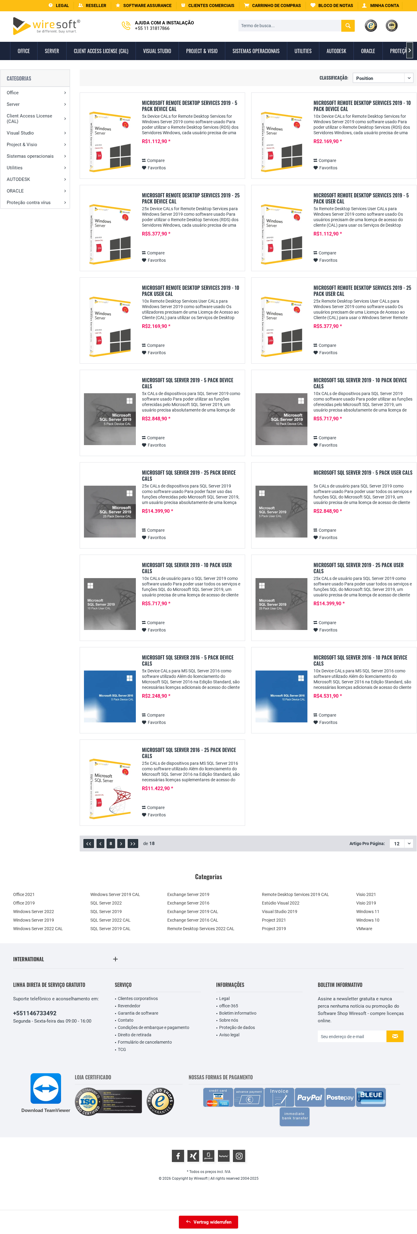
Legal (224, 998)
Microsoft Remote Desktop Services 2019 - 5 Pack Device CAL (189, 106)
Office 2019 (24, 903)
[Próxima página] (121, 843)
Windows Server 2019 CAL (115, 894)
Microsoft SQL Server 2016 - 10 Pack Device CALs (360, 660)
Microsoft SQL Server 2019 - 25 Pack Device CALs (189, 475)
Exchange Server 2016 (188, 903)
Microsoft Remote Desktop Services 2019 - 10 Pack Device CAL (362, 106)
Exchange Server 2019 (188, 894)
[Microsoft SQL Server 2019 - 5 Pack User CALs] (281, 512)
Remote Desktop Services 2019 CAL (295, 894)
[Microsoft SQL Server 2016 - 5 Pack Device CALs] (110, 696)
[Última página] (133, 843)
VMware (364, 928)
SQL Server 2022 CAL (110, 920)
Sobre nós (228, 1020)
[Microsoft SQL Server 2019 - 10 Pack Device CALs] (281, 419)
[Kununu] (224, 1156)
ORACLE (15, 191)
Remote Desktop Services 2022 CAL (200, 928)
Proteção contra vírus (29, 202)
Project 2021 (274, 920)
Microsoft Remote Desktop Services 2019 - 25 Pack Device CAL (191, 198)
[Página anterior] (100, 843)
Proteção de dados (237, 1027)
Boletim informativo (237, 1013)
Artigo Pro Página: (367, 843)
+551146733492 (34, 1013)
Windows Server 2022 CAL (38, 928)
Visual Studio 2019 (279, 911)
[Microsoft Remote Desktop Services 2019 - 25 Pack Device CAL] (110, 234)
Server (13, 104)
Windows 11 (367, 911)
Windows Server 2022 (33, 911)
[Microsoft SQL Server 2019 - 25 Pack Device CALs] (110, 512)
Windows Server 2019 (33, 920)
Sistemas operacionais (30, 156)
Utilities (15, 168)
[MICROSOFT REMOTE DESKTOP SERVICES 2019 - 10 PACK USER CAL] (110, 327)
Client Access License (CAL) (29, 118)
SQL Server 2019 (106, 911)
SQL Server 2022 (106, 903)
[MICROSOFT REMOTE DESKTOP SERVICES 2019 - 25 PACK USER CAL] (281, 327)
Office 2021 (24, 894)
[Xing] (193, 1156)
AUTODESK (18, 179)
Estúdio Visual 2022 (280, 903)
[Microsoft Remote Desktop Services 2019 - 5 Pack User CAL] (281, 234)
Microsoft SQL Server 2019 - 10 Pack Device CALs (360, 383)
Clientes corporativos (138, 998)
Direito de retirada (134, 1034)
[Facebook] (178, 1156)
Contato (125, 1020)
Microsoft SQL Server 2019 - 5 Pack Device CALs (187, 383)
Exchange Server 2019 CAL (192, 911)
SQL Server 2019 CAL (110, 928)
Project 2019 (274, 928)
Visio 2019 (366, 903)
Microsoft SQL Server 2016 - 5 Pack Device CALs (188, 660)
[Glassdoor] (208, 1156)
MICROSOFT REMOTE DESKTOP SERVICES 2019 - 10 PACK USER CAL (190, 291)
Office (13, 92)
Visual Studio (20, 133)
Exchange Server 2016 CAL (192, 920)
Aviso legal (229, 1034)
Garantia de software (138, 1013)
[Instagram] (239, 1156)
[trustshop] (160, 1102)
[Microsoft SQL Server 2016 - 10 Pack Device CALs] (281, 696)
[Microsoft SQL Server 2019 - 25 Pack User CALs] (281, 604)
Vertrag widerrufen (212, 1222)
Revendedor (129, 1005)
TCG (122, 1049)
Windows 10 (367, 920)
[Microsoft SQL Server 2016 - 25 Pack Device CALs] (110, 789)
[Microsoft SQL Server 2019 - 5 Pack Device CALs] (110, 419)
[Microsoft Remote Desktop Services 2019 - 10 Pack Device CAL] (281, 142)
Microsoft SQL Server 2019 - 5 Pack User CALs (363, 472)
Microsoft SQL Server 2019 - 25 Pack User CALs (359, 568)
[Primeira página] (88, 843)
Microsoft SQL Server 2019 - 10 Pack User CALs (187, 568)
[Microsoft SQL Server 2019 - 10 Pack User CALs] (110, 604)
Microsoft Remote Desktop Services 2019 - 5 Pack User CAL (361, 198)
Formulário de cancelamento (145, 1042)
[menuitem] (272, 5)
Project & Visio (22, 144)
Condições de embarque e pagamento (153, 1027)
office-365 (228, 1005)
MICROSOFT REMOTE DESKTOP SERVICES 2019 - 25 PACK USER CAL (362, 291)
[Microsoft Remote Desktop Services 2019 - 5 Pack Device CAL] (110, 142)
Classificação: (334, 77)
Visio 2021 (366, 894)
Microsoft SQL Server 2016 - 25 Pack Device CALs (189, 753)
